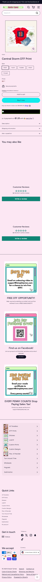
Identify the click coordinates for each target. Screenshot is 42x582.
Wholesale (5, 516)
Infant (30, 67)
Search (21, 569)
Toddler (21, 67)
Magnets (4, 519)
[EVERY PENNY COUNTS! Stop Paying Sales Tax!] (21, 381)
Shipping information (9, 128)
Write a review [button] (21, 199)
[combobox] (21, 13)
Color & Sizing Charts (9, 571)
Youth (13, 67)
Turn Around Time (7, 513)
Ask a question (7, 133)
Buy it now (21, 100)
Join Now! (21, 356)
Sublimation (5, 521)
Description (6, 123)
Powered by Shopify (21, 577)
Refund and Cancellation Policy (13, 574)
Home (3, 54)
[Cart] (33, 7)
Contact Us (30, 569)
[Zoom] (33, 49)
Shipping (4, 90)
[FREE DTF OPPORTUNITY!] (21, 278)
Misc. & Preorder (6, 511)
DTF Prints (5, 497)
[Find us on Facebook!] (21, 328)
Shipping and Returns (26, 571)
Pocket (6, 73)
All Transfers (5, 495)
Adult (5, 67)
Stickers (4, 500)
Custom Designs (6, 508)
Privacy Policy (7, 577)
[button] (21, 118)
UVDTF (4, 503)
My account (5, 524)
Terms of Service (32, 574)
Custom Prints (6, 505)
